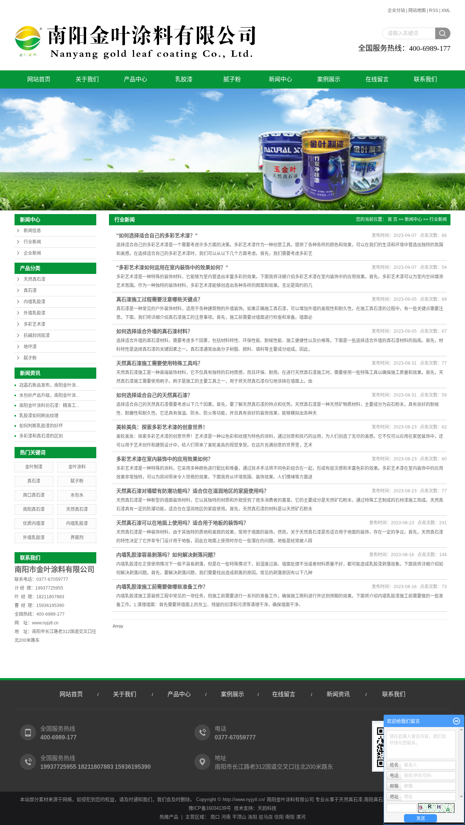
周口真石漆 (34, 495)
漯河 (301, 817)
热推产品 (168, 817)
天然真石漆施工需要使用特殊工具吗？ (159, 363)
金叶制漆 (34, 466)
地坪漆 (30, 346)
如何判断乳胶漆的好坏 (41, 425)
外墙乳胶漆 (34, 313)
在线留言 (377, 79)
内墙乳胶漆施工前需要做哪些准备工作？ (162, 587)
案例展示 (328, 79)
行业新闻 (32, 242)
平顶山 (239, 817)
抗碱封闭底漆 (37, 335)
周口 (215, 817)
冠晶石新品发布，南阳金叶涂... (49, 385)
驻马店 (266, 817)
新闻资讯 (338, 694)
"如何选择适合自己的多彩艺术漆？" (157, 235)
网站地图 (417, 10)
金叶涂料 (77, 466)
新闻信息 (32, 230)
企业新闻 (32, 253)
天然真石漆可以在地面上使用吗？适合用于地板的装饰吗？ (182, 523)
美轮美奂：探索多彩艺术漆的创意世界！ (162, 427)
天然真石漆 (34, 279)
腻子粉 (232, 79)
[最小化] (456, 721)
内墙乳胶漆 (34, 301)
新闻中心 (280, 79)
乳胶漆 (184, 79)
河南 (226, 817)
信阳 (279, 817)
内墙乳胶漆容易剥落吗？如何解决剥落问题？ (167, 555)
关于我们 (87, 79)
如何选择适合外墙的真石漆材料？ (154, 331)
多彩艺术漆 (34, 324)
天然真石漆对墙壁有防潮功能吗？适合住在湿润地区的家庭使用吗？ (192, 491)
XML (445, 10)
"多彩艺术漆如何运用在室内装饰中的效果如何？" (172, 267)
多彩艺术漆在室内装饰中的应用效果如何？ (164, 459)
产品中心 (135, 79)
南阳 (290, 817)
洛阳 (252, 817)
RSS (433, 10)
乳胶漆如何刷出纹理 (38, 415)
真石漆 (30, 290)
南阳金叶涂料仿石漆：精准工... (49, 405)
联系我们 (425, 79)
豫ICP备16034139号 (210, 808)
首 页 (392, 219)
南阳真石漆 (34, 509)
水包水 (77, 495)
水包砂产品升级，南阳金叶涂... (49, 395)
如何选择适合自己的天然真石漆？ (154, 395)
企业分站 (396, 10)
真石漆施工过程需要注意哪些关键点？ (159, 299)
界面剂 (77, 537)
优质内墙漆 (34, 523)
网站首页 (38, 79)
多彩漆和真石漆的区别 (41, 436)
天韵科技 (267, 808)
